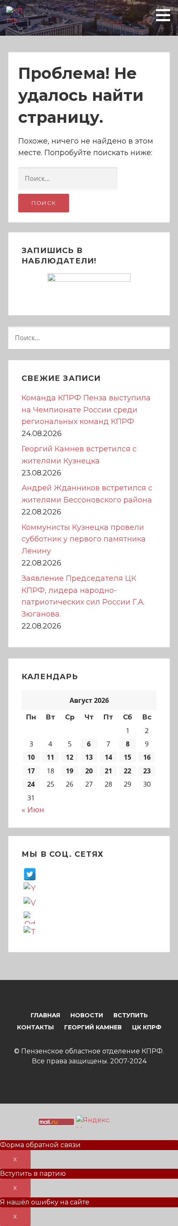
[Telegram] (30, 931)
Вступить (130, 1015)
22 (127, 770)
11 (50, 757)
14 (108, 757)
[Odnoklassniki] (30, 917)
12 (69, 757)
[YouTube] (30, 888)
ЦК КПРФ (146, 1027)
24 (31, 784)
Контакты (35, 1027)
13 (89, 757)
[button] (166, 15)
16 (147, 757)
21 (108, 770)
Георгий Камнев (93, 1027)
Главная (45, 1015)
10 (31, 757)
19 (69, 770)
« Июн (33, 809)
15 (127, 757)
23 (147, 770)
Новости (86, 1015)
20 (89, 770)
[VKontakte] (30, 902)
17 (31, 770)
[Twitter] (30, 873)
